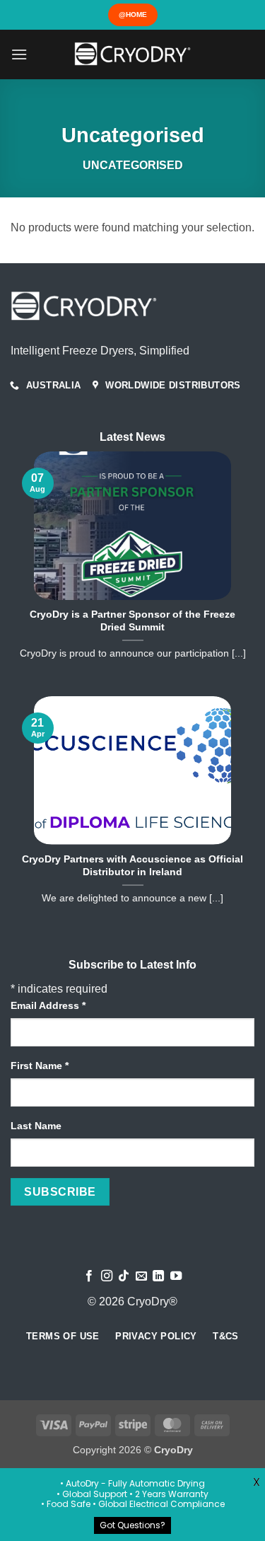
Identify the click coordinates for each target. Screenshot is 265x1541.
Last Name (36, 1125)
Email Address (48, 1005)
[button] (19, 54)
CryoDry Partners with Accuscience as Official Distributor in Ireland (132, 865)
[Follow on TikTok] (123, 1276)
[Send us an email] (141, 1276)
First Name (40, 1065)
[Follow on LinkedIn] (158, 1276)
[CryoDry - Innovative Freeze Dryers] (133, 54)
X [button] (256, 1482)
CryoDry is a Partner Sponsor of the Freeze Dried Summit (132, 621)
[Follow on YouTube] (176, 1276)
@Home (133, 14)
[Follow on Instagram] (106, 1276)
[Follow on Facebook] (89, 1276)
